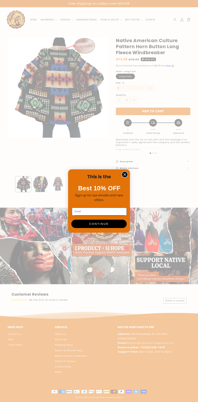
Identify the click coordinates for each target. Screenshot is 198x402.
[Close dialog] (124, 174)
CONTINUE (99, 223)
